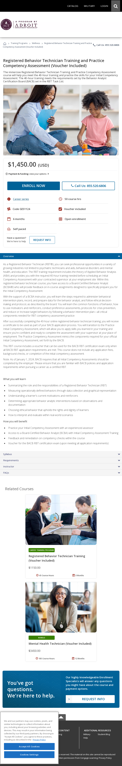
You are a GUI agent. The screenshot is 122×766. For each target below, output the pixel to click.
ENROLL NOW (33, 185)
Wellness (36, 43)
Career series (21, 199)
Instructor (8, 466)
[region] (29, 738)
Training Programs (19, 43)
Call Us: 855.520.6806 (106, 45)
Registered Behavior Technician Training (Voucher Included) (57, 558)
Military (86, 734)
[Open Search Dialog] (115, 5)
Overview (8, 256)
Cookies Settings (29, 754)
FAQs (6, 472)
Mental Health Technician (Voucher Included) (60, 643)
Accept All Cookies (29, 746)
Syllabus (7, 454)
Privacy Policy (105, 757)
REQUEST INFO (42, 240)
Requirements (11, 460)
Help (85, 737)
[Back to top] (61, 729)
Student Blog (104, 734)
